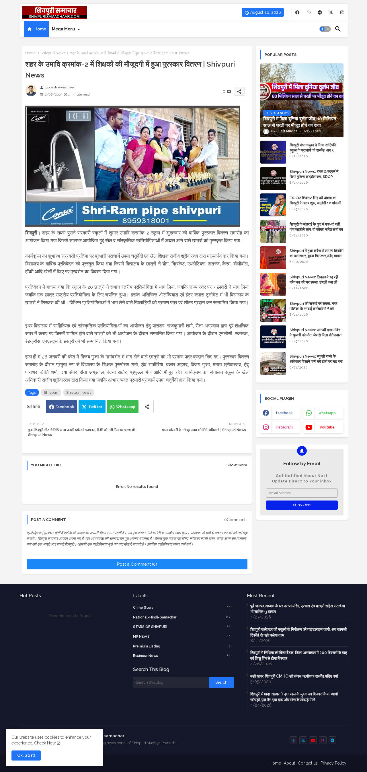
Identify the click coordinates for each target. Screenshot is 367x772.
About (289, 763)
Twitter (95, 407)
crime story (182, 607)
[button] (325, 29)
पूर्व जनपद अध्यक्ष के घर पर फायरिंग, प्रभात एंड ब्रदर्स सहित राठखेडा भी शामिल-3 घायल (297, 609)
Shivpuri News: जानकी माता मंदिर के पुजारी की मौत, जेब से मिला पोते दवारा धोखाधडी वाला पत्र (315, 335)
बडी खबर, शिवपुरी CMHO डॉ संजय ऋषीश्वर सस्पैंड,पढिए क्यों (294, 676)
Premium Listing (182, 646)
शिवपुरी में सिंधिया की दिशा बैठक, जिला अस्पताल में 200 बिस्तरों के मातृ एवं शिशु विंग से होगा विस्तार (298, 655)
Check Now (45, 743)
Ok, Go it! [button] (26, 755)
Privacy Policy (333, 763)
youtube (327, 427)
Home (40, 29)
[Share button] (147, 406)
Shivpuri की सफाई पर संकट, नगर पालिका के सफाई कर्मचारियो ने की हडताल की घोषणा (313, 308)
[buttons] (297, 12)
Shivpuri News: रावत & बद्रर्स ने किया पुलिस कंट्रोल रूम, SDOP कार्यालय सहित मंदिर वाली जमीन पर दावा (316, 176)
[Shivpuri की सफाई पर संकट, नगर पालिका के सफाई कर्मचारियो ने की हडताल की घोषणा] (273, 310)
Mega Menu (63, 29)
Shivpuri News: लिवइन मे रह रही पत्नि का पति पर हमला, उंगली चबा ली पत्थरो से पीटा (314, 282)
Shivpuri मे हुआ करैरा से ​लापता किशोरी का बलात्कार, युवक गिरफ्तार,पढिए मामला (316, 253)
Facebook (65, 407)
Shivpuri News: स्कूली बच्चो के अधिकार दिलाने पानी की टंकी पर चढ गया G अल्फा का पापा (316, 361)
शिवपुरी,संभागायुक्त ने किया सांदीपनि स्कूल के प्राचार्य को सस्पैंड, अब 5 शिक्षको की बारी (313, 150)
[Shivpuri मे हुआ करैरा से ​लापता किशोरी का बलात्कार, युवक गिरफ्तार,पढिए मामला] (273, 257)
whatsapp (327, 413)
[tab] (36, 29)
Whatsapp (125, 407)
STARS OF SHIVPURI (182, 626)
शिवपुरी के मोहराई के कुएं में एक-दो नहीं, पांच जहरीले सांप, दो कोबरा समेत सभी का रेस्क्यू (316, 229)
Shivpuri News (52, 53)
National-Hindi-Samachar (182, 617)
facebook (284, 413)
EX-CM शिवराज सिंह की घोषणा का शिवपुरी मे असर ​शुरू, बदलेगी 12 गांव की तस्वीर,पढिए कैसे (315, 203)
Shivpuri (51, 392)
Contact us (308, 763)
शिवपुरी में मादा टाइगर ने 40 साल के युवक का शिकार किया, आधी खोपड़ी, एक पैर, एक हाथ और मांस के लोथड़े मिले (294, 697)
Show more (237, 465)
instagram (284, 427)
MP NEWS (182, 636)
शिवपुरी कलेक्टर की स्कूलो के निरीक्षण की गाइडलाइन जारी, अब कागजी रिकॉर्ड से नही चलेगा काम (298, 632)
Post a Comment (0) (137, 564)
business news (182, 655)
